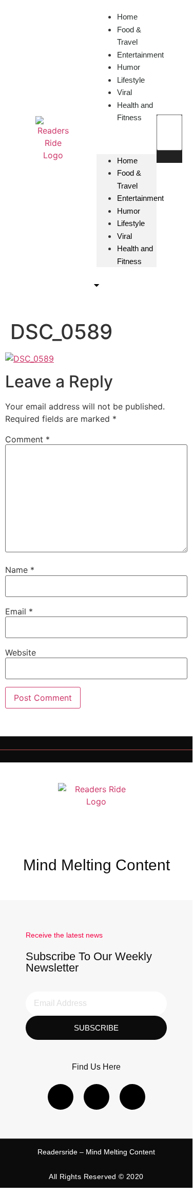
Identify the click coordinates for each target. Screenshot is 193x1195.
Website (20, 652)
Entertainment (140, 54)
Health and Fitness (135, 111)
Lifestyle (131, 223)
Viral (124, 236)
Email (19, 611)
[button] (169, 157)
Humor (128, 211)
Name (19, 570)
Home (127, 160)
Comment (27, 439)
